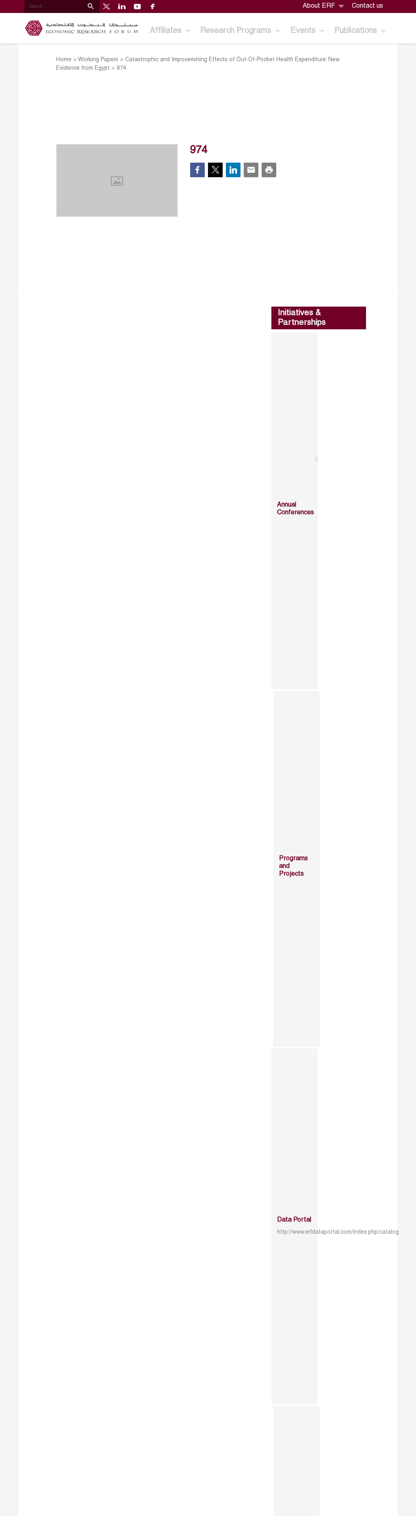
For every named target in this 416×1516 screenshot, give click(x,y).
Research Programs (236, 30)
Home (64, 59)
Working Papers (98, 59)
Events (304, 30)
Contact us (367, 6)
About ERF (320, 6)
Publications (356, 30)
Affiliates (167, 30)
